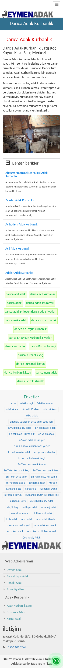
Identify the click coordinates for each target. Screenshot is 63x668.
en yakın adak (46, 434)
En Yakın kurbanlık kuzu (46, 470)
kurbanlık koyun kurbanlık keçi (42, 495)
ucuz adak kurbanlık (45, 525)
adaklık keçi (26, 403)
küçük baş (12, 507)
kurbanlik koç (13, 489)
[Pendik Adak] (31, 545)
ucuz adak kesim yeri (18, 525)
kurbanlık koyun (13, 495)
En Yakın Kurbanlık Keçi (31, 458)
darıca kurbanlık (15, 346)
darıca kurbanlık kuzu (17, 372)
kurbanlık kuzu (18, 501)
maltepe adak (29, 507)
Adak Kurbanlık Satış (19, 606)
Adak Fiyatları (15, 589)
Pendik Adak (14, 583)
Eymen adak (14, 570)
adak (13, 403)
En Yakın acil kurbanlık (21, 434)
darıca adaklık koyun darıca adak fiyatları (30, 312)
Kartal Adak (14, 619)
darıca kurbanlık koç (30, 355)
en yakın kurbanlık (44, 452)
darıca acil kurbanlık (42, 294)
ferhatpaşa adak (15, 483)
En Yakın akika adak (19, 452)
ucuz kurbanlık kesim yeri (41, 531)
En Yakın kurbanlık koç (16, 470)
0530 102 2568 (17, 647)
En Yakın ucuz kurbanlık (44, 476)
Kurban (53, 483)
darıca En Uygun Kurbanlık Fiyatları (30, 338)
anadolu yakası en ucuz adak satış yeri (31, 421)
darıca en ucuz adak (43, 320)
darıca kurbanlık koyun (30, 364)
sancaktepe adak (20, 513)
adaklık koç (12, 409)
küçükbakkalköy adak (41, 501)
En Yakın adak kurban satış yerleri (31, 446)
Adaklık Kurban (30, 409)
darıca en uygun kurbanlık (30, 329)
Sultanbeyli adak (43, 513)
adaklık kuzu (50, 409)
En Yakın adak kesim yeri (32, 440)
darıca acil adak (16, 294)
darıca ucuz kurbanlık (30, 381)
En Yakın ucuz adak (16, 476)
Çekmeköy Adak (31, 537)
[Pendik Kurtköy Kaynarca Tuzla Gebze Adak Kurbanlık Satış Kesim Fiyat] (27, 13)
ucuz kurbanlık (15, 531)
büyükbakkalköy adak (19, 428)
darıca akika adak (16, 320)
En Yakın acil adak (45, 428)
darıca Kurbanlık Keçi (43, 346)
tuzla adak (12, 519)
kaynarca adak (37, 483)
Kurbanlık (30, 489)
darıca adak (14, 303)
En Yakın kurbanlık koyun (32, 464)
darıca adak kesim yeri (40, 303)
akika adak (32, 415)
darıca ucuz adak (46, 372)
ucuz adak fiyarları (46, 519)
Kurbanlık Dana (48, 489)
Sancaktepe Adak (18, 576)
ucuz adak (27, 519)
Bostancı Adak (16, 612)
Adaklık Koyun (44, 403)
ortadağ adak (48, 507)
